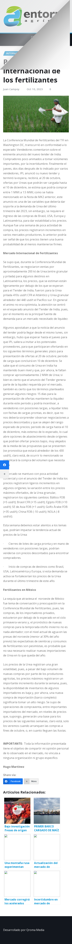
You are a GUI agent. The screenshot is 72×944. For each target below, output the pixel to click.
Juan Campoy (11, 89)
